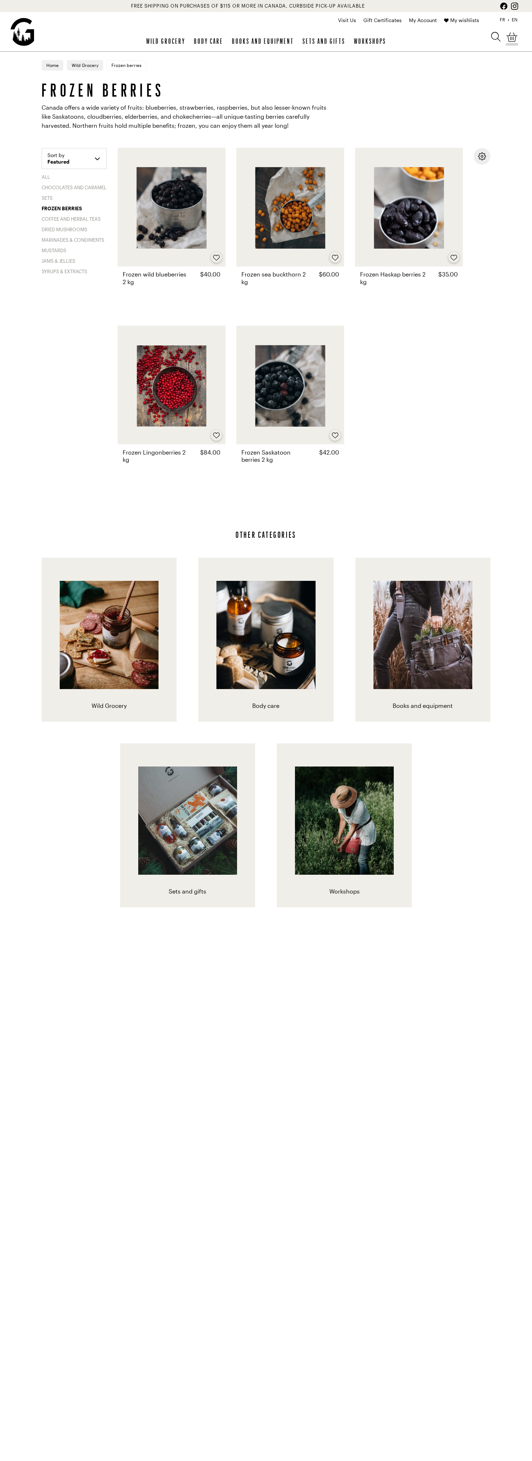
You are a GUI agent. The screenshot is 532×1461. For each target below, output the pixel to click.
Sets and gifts (324, 41)
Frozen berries (62, 208)
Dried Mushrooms (64, 229)
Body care (208, 41)
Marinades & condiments (73, 239)
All (46, 177)
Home (52, 65)
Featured (58, 162)
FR (502, 19)
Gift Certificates (382, 20)
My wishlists (464, 20)
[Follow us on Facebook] (503, 6)
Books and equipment (263, 41)
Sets (47, 197)
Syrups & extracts (64, 271)
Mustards (54, 250)
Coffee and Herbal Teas (71, 218)
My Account (423, 20)
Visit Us (347, 20)
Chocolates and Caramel (74, 187)
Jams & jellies (58, 260)
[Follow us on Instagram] (514, 6)
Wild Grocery (165, 41)
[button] (496, 36)
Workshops (370, 41)
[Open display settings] (482, 156)
